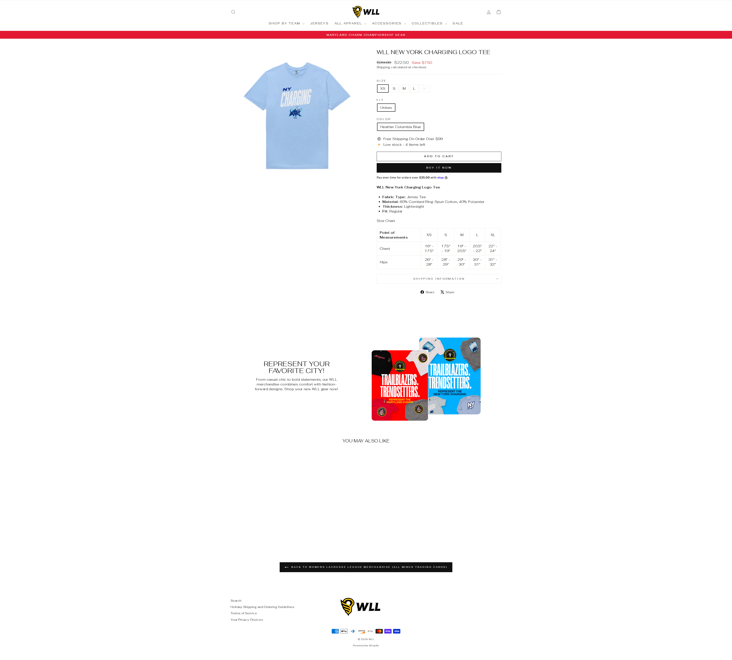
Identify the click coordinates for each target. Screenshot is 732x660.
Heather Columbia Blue (400, 127)
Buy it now (439, 167)
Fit (380, 100)
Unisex (386, 107)
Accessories (387, 23)
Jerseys (319, 23)
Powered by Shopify (366, 645)
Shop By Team (285, 23)
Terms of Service (244, 613)
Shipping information (439, 278)
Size (381, 80)
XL (424, 88)
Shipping (383, 67)
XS (382, 88)
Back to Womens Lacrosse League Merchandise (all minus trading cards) (368, 567)
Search (236, 600)
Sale (458, 23)
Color (384, 119)
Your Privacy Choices (247, 620)
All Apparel (349, 23)
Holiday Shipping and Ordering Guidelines (262, 607)
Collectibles (428, 23)
